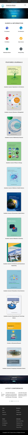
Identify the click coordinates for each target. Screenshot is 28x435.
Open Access (21, 41)
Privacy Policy (21, 52)
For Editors (7, 41)
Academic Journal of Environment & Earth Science (14, 213)
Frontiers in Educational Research (14, 343)
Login (12, 2)
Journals (17, 410)
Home (3, 410)
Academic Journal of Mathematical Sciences (14, 137)
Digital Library (18, 414)
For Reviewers (21, 31)
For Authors (7, 31)
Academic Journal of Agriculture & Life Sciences (14, 86)
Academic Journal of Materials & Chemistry (14, 238)
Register (15, 2)
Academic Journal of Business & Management (14, 112)
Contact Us (4, 414)
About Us (4, 412)
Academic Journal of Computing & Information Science (14, 368)
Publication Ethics (7, 52)
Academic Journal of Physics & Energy (14, 162)
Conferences (18, 412)
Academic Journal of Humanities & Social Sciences (14, 290)
